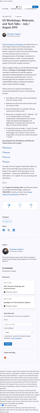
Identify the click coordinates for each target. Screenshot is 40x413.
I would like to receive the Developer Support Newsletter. (17, 337)
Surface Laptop (11, 371)
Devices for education (12, 382)
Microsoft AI (3, 390)
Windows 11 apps (17, 375)
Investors (30, 401)
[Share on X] (8, 230)
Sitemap (17, 408)
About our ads (4, 412)
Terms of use (13, 410)
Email (6, 320)
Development (7, 221)
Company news (10, 401)
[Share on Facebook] (3, 230)
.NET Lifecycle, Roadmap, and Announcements (14, 287)
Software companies (14, 399)
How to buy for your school (23, 384)
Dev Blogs (5, 9)
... (36, 9)
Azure (10, 395)
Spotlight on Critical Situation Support (17, 302)
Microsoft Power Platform (7, 393)
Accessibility (11, 403)
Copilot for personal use (27, 373)
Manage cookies (5, 410)
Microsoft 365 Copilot (32, 393)
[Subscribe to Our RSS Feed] (5, 358)
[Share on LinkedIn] (13, 230)
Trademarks (21, 410)
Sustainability (19, 403)
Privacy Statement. (16, 338)
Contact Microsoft (25, 408)
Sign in (35, 7)
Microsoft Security (13, 390)
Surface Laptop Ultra (22, 371)
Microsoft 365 (32, 390)
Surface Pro (3, 371)
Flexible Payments (27, 380)
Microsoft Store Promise (14, 380)
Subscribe (8, 344)
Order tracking (28, 378)
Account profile (27, 375)
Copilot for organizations (12, 373)
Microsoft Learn (29, 395)
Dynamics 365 (23, 390)
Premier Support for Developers (13, 44)
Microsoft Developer (19, 395)
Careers (30, 399)
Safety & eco (28, 410)
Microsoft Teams (20, 393)
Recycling (35, 410)
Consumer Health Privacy (7, 408)
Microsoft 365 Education (7, 384)
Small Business (4, 395)
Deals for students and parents (25, 386)
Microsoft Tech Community (22, 397)
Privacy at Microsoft (21, 401)
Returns (21, 378)
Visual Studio (24, 399)
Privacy (34, 408)
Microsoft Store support (11, 378)
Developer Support (16, 9)
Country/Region (9, 328)
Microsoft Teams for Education (28, 382)
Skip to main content (6, 1)
